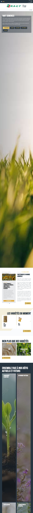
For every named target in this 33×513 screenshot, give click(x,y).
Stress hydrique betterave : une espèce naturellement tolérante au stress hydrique (7, 286)
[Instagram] (22, 272)
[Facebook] (24, 272)
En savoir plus (8, 301)
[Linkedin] (28, 272)
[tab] (7, 303)
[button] (2, 321)
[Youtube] (26, 272)
